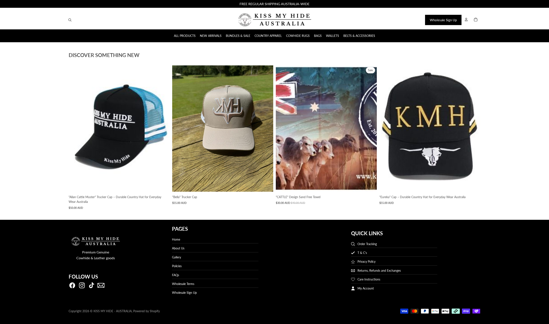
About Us (178, 248)
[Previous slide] (75, 128)
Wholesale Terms (183, 284)
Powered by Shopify (146, 311)
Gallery (176, 257)
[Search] (70, 20)
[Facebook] (72, 285)
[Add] (163, 185)
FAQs (175, 275)
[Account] (466, 19)
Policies (177, 266)
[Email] (101, 285)
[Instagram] (82, 285)
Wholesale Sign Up (443, 20)
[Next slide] (163, 128)
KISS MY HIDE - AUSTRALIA (113, 311)
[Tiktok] (91, 285)
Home (176, 239)
